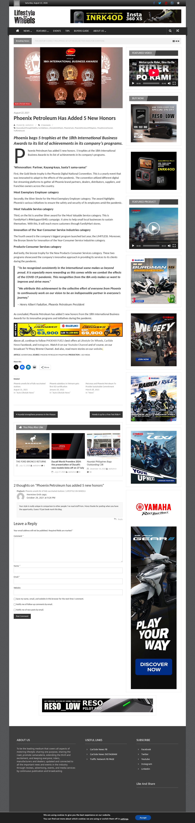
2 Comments (46, 125)
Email (17, 577)
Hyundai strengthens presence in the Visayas (36, 414)
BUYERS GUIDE (81, 31)
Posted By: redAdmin (25, 125)
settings (124, 819)
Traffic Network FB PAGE (102, 759)
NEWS (27, 31)
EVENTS (57, 31)
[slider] (151, 246)
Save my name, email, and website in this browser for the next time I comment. (50, 599)
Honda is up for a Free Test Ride (105, 414)
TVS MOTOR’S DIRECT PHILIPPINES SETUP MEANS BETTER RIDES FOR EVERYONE (70, 41)
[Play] (133, 83)
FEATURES (41, 31)
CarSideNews (43, 128)
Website (17, 588)
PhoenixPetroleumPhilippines (85, 128)
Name (17, 566)
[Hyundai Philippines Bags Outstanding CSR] (103, 446)
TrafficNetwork (19, 131)
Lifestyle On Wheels (92, 340)
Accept (143, 817)
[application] (153, 72)
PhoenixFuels (69, 128)
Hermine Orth (34, 494)
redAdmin (37, 466)
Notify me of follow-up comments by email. (34, 604)
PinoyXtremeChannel (105, 128)
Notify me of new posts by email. (30, 610)
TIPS (67, 31)
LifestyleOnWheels (56, 128)
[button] (154, 228)
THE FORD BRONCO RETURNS (31, 462)
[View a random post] (177, 31)
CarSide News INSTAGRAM (103, 754)
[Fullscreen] (174, 83)
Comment (19, 536)
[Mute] (169, 83)
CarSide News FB (98, 749)
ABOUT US (98, 31)
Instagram (43, 345)
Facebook (146, 749)
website (98, 349)
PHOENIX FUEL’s (55, 340)
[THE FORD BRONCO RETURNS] (32, 446)
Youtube (145, 759)
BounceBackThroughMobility (26, 128)
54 (90, 472)
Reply (120, 519)
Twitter (145, 754)
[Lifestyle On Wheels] (17, 31)
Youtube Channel (78, 345)
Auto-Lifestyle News (22, 104)
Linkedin (145, 768)
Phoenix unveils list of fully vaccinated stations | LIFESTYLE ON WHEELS (55, 491)
